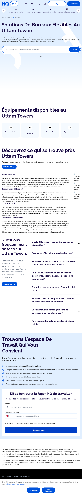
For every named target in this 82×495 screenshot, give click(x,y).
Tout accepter (48, 490)
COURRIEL (7, 403)
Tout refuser (33, 490)
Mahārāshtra (7, 17)
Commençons (41, 430)
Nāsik (17, 17)
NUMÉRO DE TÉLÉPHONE (12, 412)
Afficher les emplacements (16, 476)
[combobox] (10, 416)
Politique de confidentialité (46, 423)
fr (14, 4)
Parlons (74, 49)
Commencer (74, 3)
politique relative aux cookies (15, 484)
